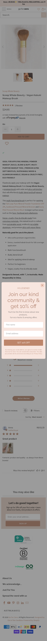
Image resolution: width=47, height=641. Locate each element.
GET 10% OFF (23, 342)
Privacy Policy (38, 353)
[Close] (42, 285)
